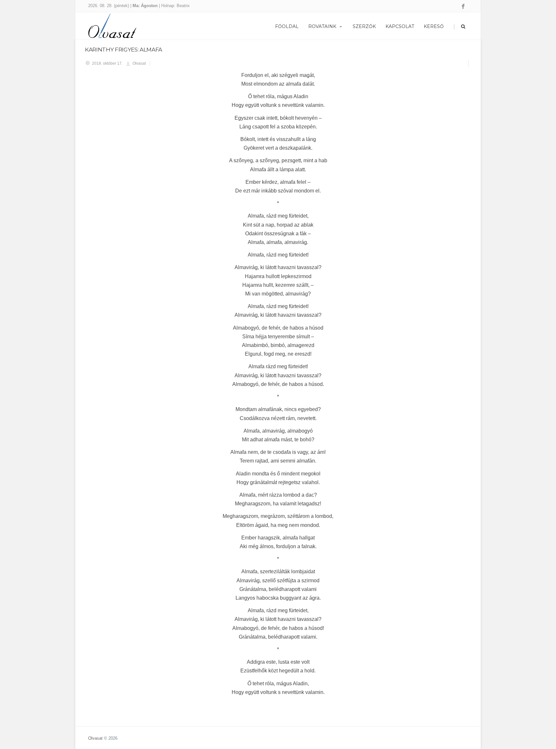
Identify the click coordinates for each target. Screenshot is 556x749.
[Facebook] (463, 7)
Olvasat (95, 738)
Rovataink (322, 26)
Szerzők (364, 26)
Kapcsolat (399, 26)
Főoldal (287, 26)
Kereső (434, 26)
